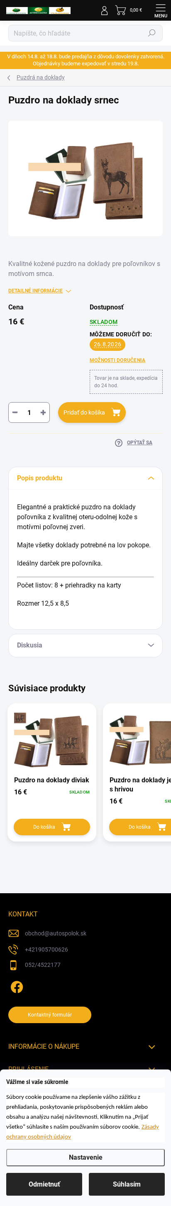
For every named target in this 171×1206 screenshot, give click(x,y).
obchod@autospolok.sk (55, 933)
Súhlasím (127, 1184)
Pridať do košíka (84, 412)
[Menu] (160, 10)
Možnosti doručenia (117, 360)
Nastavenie (86, 1157)
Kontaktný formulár (50, 1015)
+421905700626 (46, 949)
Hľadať (152, 33)
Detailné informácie (35, 291)
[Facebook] (15, 985)
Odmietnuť (44, 1184)
